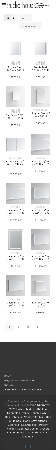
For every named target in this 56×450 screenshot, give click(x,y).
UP (25, 446)
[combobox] (25, 17)
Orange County (30, 413)
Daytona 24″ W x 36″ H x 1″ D (15, 258)
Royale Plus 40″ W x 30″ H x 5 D (15, 164)
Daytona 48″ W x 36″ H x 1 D (40, 212)
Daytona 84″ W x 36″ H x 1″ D (40, 163)
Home (7, 376)
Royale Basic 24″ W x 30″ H (15, 69)
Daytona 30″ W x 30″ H (40, 304)
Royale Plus (40, 110)
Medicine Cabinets (15, 63)
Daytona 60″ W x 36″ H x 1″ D (40, 258)
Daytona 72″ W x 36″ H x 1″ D (15, 212)
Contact (9, 385)
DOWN (31, 446)
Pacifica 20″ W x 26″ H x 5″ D (15, 117)
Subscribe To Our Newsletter (22, 389)
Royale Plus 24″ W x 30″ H (41, 115)
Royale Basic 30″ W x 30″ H (40, 69)
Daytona (40, 158)
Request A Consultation (19, 380)
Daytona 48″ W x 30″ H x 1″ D (15, 304)
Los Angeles (29, 425)
